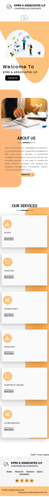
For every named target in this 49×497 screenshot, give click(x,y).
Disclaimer (24, 474)
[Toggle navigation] (24, 18)
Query (39, 472)
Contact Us (12, 78)
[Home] (24, 6)
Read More (9, 239)
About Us (25, 174)
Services (30, 472)
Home (9, 472)
